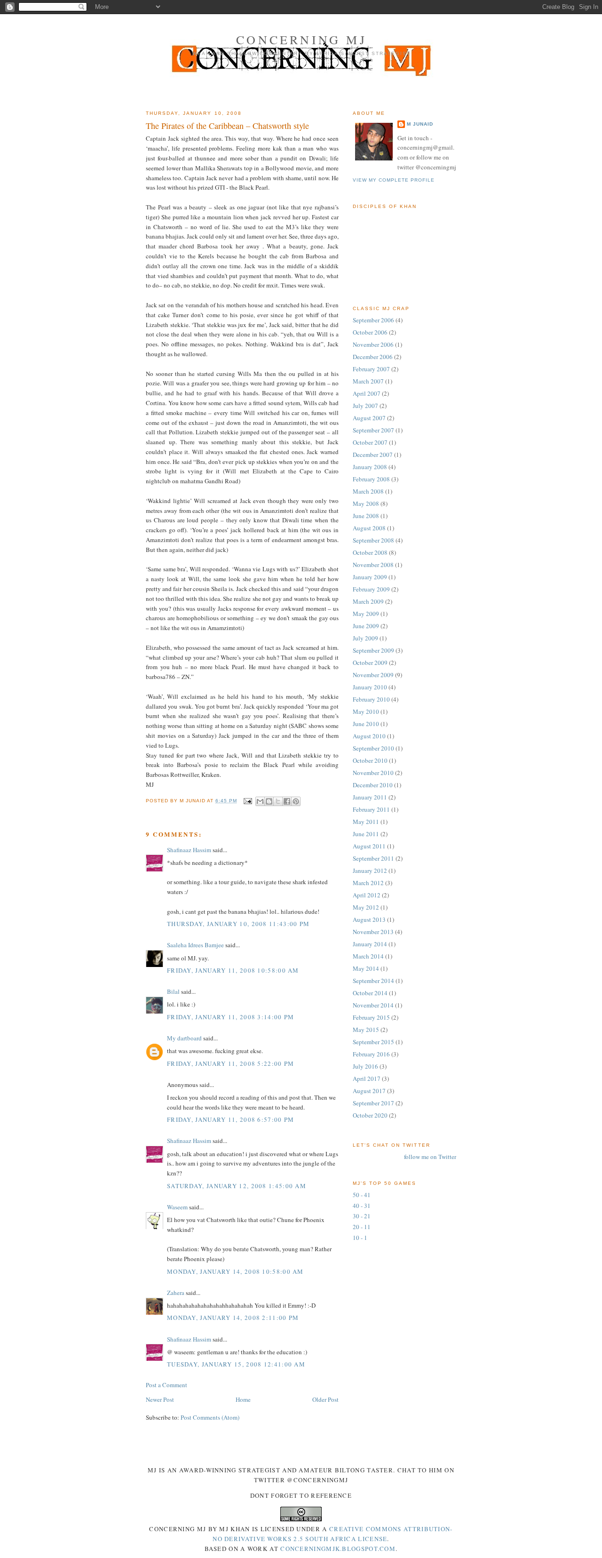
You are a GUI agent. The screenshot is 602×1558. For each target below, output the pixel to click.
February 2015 (371, 1017)
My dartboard (184, 1038)
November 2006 (373, 344)
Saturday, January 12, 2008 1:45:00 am (236, 1186)
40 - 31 (362, 1205)
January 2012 (370, 870)
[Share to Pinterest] (296, 801)
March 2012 (368, 883)
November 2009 (373, 675)
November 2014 (373, 1005)
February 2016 (371, 1054)
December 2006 (373, 356)
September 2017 (373, 1103)
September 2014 (373, 980)
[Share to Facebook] (287, 801)
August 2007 (369, 418)
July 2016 (365, 1066)
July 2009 (365, 638)
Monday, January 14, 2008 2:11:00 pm (233, 1317)
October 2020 (370, 1115)
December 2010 (373, 785)
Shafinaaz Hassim (189, 850)
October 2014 (370, 993)
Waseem (177, 1207)
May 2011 (366, 821)
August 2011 (369, 846)
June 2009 (366, 626)
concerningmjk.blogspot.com (338, 1548)
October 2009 (370, 662)
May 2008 (366, 503)
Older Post (325, 1399)
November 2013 (373, 931)
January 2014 (370, 944)
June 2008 (366, 515)
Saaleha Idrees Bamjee (195, 945)
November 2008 (373, 564)
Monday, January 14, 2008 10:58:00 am (235, 1271)
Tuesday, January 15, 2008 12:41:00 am (236, 1364)
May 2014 (366, 968)
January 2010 (370, 687)
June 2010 (366, 723)
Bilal (173, 991)
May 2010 (366, 711)
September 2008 (373, 540)
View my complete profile (394, 180)
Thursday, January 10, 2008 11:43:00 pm (238, 923)
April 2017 (366, 1078)
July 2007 (365, 405)
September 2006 (373, 320)
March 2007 (368, 381)
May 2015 (366, 1029)
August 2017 (369, 1091)
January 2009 (370, 577)
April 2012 (366, 895)
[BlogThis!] (269, 801)
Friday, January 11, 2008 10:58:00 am (233, 970)
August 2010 (369, 736)
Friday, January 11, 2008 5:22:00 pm (230, 1063)
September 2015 (373, 1042)
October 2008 (370, 552)
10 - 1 (360, 1237)
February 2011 (371, 809)
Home (243, 1399)
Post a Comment (166, 1385)
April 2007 (366, 393)
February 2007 (371, 369)
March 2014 (368, 956)
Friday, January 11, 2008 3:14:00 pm (230, 1017)
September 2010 (373, 748)
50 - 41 (362, 1194)
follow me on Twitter (430, 1156)
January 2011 (370, 797)
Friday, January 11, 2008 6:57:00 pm (230, 1119)
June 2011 (366, 834)
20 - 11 (362, 1226)
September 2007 (373, 430)
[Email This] (260, 801)
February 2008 (371, 479)
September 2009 (373, 650)
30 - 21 (362, 1216)
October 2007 (370, 442)
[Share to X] (278, 801)
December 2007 (373, 454)
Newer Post (160, 1399)
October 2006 (370, 332)
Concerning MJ (301, 40)
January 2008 (370, 467)
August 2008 (369, 528)
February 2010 (371, 699)
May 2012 (366, 907)
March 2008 (368, 491)
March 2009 (368, 601)
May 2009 (366, 613)
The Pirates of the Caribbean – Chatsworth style (227, 125)
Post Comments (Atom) (210, 1417)
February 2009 (371, 589)
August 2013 (369, 919)
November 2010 (373, 772)
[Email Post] (247, 800)
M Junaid (420, 124)
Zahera (175, 1292)
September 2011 (373, 858)
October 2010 (370, 760)
